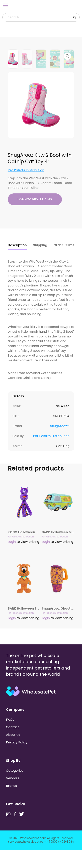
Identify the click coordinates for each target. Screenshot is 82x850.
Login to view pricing (35, 199)
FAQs (10, 719)
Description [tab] (17, 245)
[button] (67, 56)
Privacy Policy (16, 742)
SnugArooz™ (59, 426)
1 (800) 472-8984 (61, 842)
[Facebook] (15, 814)
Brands (11, 785)
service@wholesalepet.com (27, 842)
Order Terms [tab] (64, 245)
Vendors (12, 778)
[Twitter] (21, 814)
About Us (13, 734)
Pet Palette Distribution (26, 170)
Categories (14, 770)
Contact (12, 727)
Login (12, 541)
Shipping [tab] (40, 245)
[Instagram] (8, 814)
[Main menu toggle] (5, 5)
